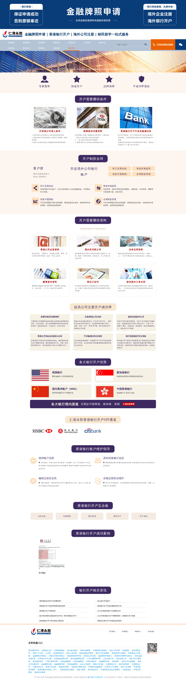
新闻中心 (138, 631)
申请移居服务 (59, 650)
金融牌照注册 (46, 664)
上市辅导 (87, 42)
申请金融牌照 (78, 661)
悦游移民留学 (58, 653)
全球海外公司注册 (45, 658)
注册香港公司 (111, 664)
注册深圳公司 (38, 667)
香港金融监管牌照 (86, 653)
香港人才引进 (38, 653)
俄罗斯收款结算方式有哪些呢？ (50, 601)
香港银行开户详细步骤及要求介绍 (109, 606)
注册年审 (11, 48)
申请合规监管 (91, 661)
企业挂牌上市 (108, 658)
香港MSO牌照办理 (78, 667)
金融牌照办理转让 (39, 656)
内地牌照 (11, 42)
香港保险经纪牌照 (67, 669)
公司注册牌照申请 (94, 658)
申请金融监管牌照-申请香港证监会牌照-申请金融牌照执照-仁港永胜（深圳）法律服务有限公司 (113, 69)
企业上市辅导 (85, 664)
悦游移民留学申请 (74, 656)
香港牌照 (26, 42)
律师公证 (102, 42)
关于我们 (112, 631)
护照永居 (71, 42)
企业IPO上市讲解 (111, 667)
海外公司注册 (114, 650)
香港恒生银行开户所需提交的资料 (109, 621)
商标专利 (26, 48)
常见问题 (151, 631)
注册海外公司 (46, 650)
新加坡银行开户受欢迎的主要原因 (51, 621)
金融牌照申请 (104, 661)
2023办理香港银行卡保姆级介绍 (109, 611)
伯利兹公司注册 (90, 656)
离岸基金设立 (93, 669)
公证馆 (48, 653)
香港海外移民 (64, 667)
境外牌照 (41, 42)
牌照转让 (56, 42)
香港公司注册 (98, 664)
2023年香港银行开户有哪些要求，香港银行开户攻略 (116, 616)
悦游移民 (125, 650)
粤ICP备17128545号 (95, 677)
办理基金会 (126, 669)
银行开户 (71, 48)
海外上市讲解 (126, 667)
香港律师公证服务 (119, 653)
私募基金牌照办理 (61, 658)
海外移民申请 (33, 650)
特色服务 (56, 48)
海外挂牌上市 (121, 658)
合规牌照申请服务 (100, 650)
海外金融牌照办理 (77, 658)
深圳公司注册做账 (128, 661)
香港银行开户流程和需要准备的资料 (52, 606)
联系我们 (125, 631)
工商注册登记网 (52, 661)
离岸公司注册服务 (102, 653)
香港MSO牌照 (39, 672)
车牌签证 (41, 48)
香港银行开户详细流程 (47, 611)
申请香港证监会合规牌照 (110, 669)
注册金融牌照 (65, 661)
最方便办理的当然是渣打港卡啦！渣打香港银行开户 (58, 616)
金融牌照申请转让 (105, 656)
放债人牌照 (81, 669)
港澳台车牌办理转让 (57, 656)
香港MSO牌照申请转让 (123, 656)
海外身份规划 (72, 650)
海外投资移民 (124, 664)
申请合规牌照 (85, 650)
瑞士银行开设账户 (103, 601)
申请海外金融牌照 (95, 667)
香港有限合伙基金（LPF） (48, 669)
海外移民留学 (38, 661)
